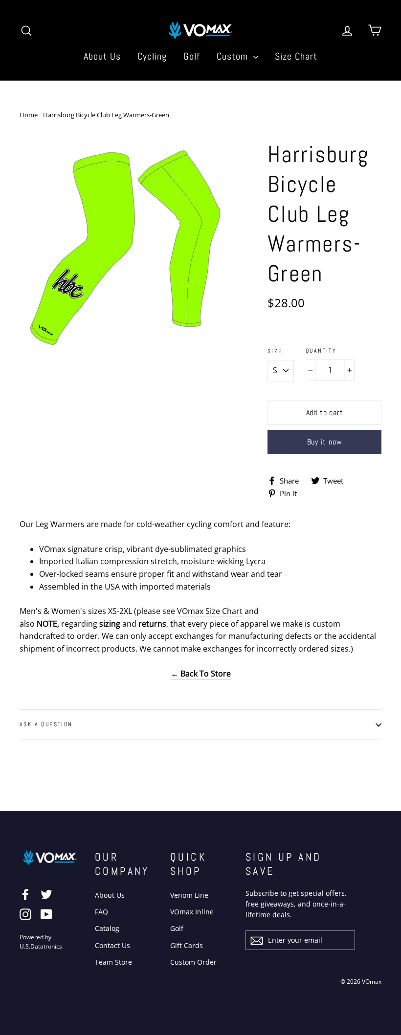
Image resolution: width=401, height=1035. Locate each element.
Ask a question (46, 724)
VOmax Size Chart (210, 611)
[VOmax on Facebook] (25, 893)
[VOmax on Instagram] (25, 914)
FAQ (101, 911)
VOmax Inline (192, 911)
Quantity (321, 351)
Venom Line (189, 895)
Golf (191, 56)
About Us (102, 56)
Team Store (113, 962)
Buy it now (324, 442)
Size (275, 351)
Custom (234, 56)
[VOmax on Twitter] (46, 893)
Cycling (152, 56)
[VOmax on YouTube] (46, 914)
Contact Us (112, 945)
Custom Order (193, 962)
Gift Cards (186, 945)
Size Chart (296, 56)
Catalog (107, 928)
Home (29, 114)
